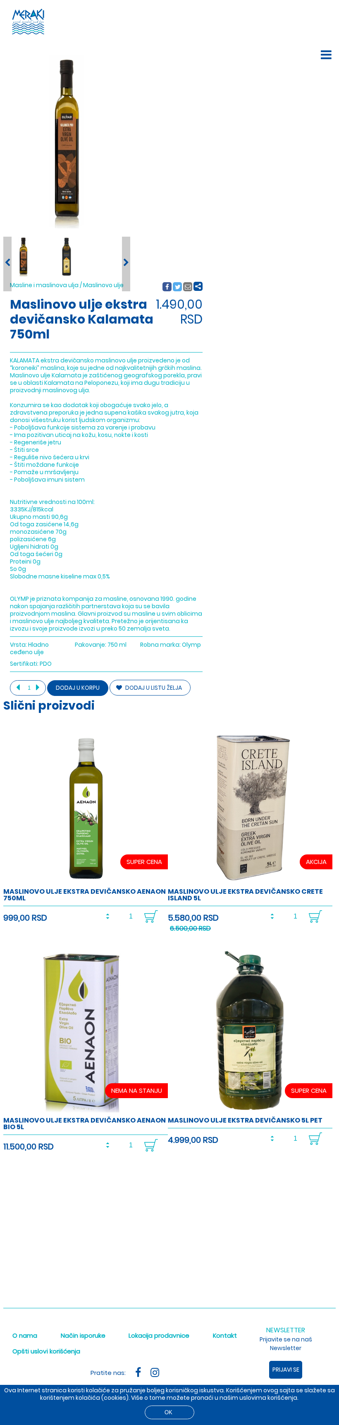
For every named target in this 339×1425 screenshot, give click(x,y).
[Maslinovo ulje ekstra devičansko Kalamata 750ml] (23, 257)
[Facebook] (166, 287)
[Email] (188, 287)
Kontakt (225, 1335)
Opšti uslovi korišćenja (46, 1351)
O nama (24, 1335)
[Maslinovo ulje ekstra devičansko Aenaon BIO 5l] (85, 1111)
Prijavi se (285, 1369)
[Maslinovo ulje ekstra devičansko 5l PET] (250, 1111)
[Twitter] (178, 287)
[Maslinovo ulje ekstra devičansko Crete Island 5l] (250, 882)
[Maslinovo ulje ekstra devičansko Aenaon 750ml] (85, 882)
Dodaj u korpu (78, 688)
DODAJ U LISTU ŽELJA (153, 688)
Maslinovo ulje (103, 285)
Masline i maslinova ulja (44, 285)
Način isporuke (83, 1335)
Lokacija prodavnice (159, 1335)
